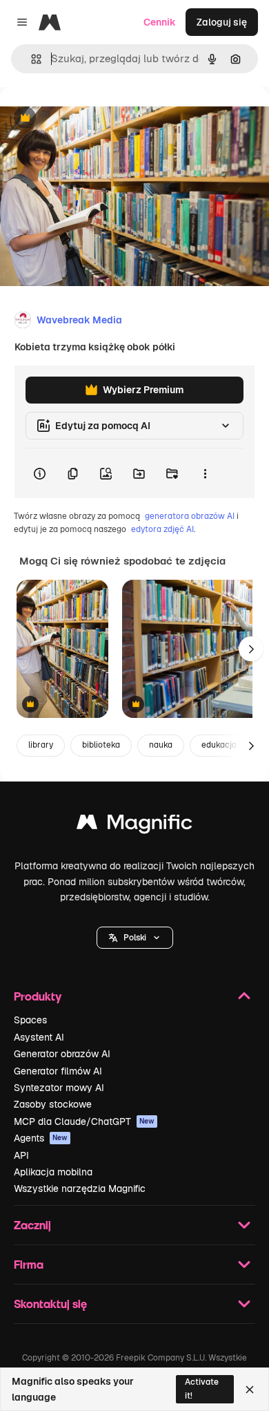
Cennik (159, 22)
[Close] (249, 1389)
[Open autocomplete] (31, 59)
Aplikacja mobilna (53, 1172)
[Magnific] (134, 825)
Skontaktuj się (50, 1303)
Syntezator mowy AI (59, 1087)
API (21, 1155)
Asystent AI (39, 1037)
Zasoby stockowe (53, 1104)
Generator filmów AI (58, 1071)
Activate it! (202, 1388)
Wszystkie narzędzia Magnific (80, 1188)
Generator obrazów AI (62, 1054)
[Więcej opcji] (205, 473)
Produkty (37, 996)
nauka (160, 744)
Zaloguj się (222, 22)
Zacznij (32, 1225)
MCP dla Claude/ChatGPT (84, 1121)
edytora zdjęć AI (162, 529)
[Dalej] (251, 649)
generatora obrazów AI (190, 516)
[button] (135, 938)
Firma (28, 1264)
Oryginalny (95, 118)
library (40, 744)
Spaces (30, 1020)
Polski (134, 937)
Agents (41, 1138)
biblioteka (101, 744)
